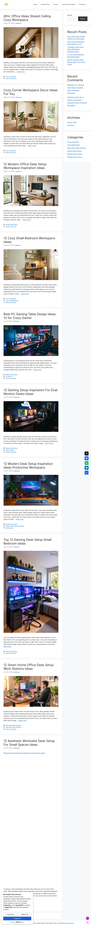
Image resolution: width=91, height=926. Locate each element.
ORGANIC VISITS (73, 97)
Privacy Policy (45, 4)
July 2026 (70, 125)
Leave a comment (11, 78)
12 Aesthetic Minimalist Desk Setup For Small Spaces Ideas (29, 742)
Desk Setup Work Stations (13, 725)
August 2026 (72, 122)
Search (69, 15)
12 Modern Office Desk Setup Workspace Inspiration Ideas (25, 166)
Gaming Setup (10, 450)
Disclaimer (82, 4)
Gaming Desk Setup (11, 374)
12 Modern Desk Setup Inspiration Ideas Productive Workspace (28, 465)
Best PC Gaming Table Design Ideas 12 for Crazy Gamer (30, 316)
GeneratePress (69, 923)
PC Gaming (9, 376)
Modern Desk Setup (11, 224)
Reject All (24, 914)
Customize (10, 914)
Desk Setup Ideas (73, 145)
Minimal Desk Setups (74, 154)
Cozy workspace (11, 76)
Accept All (17, 918)
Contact (55, 4)
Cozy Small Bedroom (12, 300)
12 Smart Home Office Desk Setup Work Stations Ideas (28, 666)
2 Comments (9, 528)
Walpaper (70, 85)
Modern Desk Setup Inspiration (15, 526)
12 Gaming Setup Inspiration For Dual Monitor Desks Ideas (30, 392)
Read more (21, 72)
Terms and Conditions (68, 4)
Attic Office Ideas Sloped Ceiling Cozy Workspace (27, 18)
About (35, 4)
